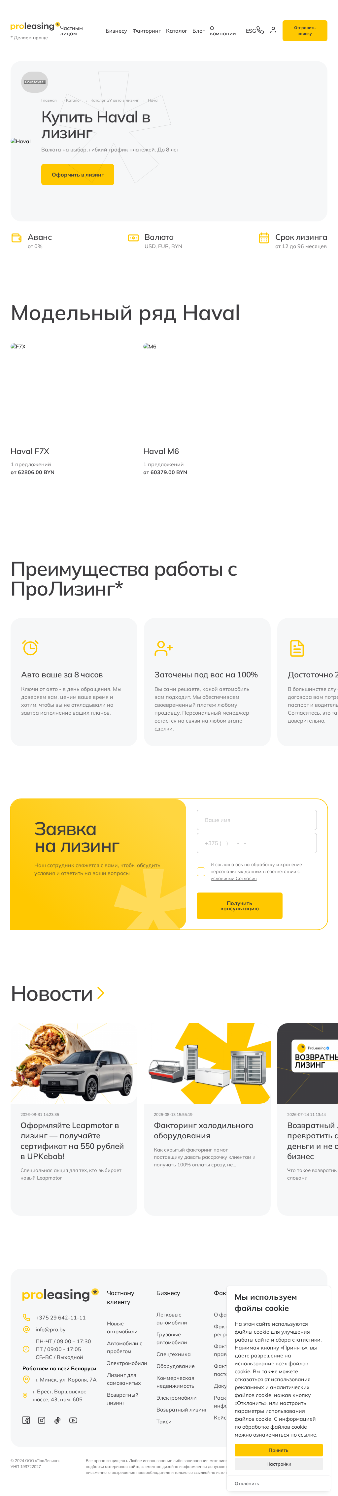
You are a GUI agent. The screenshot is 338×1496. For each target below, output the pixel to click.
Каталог (176, 30)
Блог (198, 30)
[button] (318, 682)
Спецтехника (173, 1354)
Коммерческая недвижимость (175, 1382)
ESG (251, 30)
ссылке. (308, 1434)
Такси (164, 1421)
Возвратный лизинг (123, 1398)
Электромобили (127, 1363)
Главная (49, 100)
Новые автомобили (122, 1327)
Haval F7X (30, 451)
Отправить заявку (305, 30)
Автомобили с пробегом (124, 1347)
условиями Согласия (234, 878)
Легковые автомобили (171, 1318)
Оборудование (175, 1366)
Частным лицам (71, 31)
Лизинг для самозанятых (124, 1379)
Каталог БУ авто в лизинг (114, 100)
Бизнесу (116, 30)
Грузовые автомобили (171, 1338)
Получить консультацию (239, 906)
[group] (74, 1119)
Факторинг (146, 30)
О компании (223, 31)
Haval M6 (161, 451)
